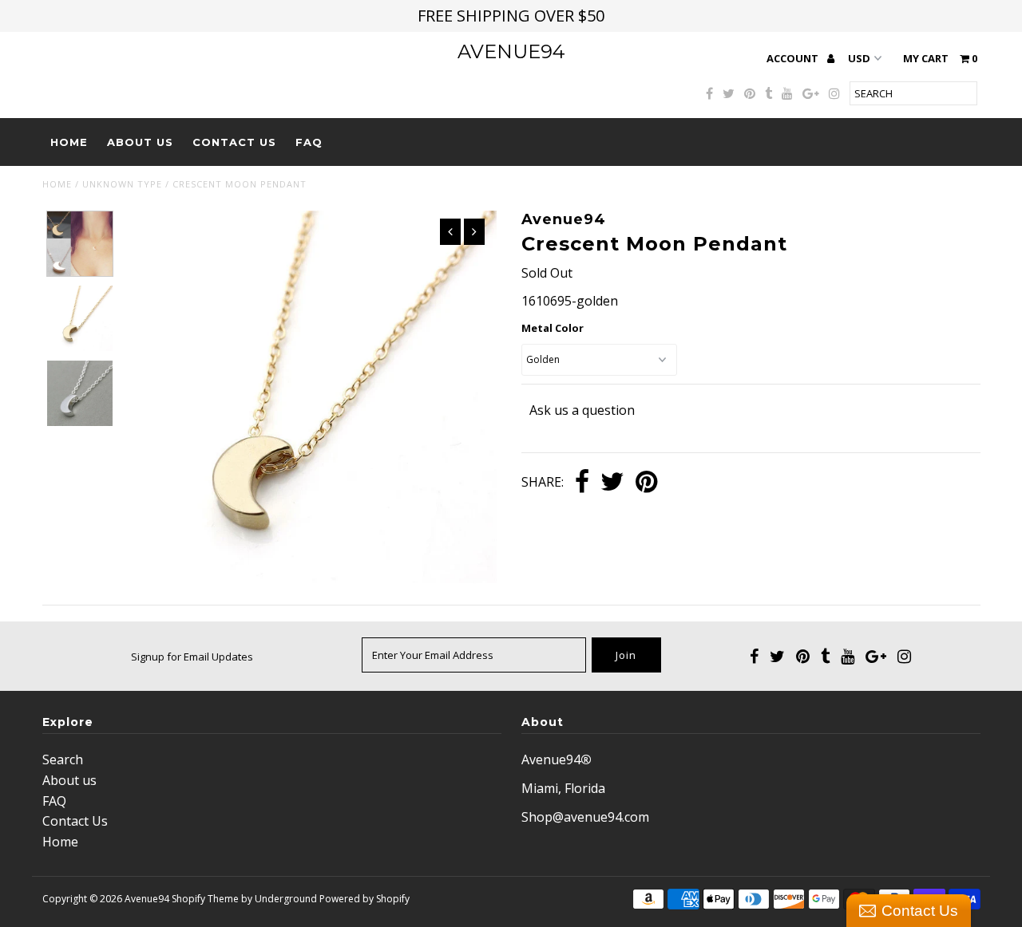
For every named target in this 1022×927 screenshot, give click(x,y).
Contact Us (234, 142)
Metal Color (552, 328)
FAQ (309, 142)
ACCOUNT (793, 58)
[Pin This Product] (646, 482)
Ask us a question (582, 410)
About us (140, 142)
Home (69, 142)
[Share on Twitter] (612, 482)
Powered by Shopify (364, 898)
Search (62, 759)
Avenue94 (511, 51)
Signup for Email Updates (192, 656)
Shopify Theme (205, 898)
